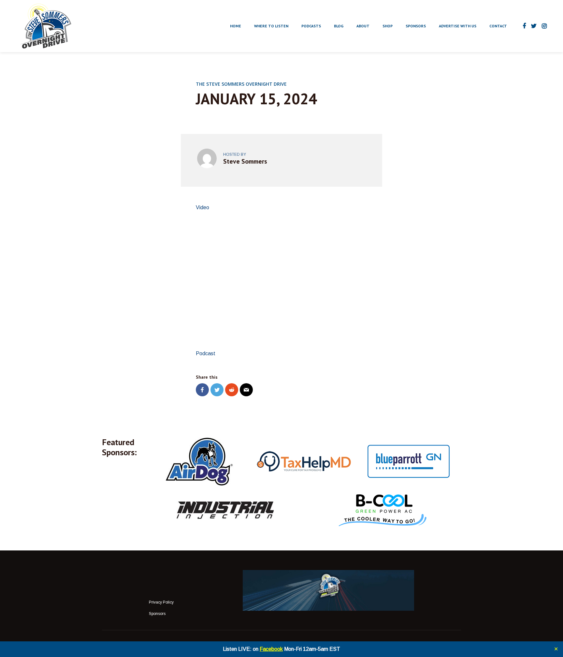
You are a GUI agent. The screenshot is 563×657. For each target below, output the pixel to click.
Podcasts (311, 25)
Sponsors (416, 25)
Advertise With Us (457, 25)
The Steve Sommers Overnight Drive (241, 84)
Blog (338, 25)
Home (235, 25)
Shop (388, 25)
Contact (498, 25)
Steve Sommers (245, 161)
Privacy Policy (161, 602)
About (362, 25)
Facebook (271, 649)
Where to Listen (271, 25)
